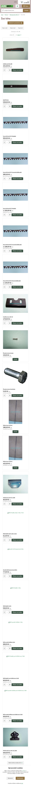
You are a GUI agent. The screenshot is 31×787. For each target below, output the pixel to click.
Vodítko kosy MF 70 (8, 317)
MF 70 (6, 14)
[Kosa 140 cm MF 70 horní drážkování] (15, 267)
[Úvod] (7, 6)
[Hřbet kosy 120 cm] (15, 412)
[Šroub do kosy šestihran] (15, 376)
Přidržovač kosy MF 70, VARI (10, 750)
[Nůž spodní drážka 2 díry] (15, 629)
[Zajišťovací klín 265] (15, 50)
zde (22, 783)
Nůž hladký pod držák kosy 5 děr (11, 678)
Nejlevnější (12, 28)
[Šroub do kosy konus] (15, 339)
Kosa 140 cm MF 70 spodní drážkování (12, 244)
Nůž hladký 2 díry (7, 606)
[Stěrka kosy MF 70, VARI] (15, 484)
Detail (15, 359)
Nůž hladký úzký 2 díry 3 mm (10, 533)
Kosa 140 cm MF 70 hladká (9, 208)
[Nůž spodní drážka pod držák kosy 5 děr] (15, 701)
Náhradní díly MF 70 (14, 14)
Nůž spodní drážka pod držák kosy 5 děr (13, 714)
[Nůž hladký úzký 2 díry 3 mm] (15, 520)
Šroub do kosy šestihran (9, 389)
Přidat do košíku (17, 70)
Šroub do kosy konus (8, 353)
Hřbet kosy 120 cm (7, 425)
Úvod (2, 14)
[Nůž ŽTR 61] (15, 86)
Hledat (26, 10)
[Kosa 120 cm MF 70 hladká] (15, 123)
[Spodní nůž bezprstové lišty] (15, 556)
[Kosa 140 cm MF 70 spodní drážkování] (15, 231)
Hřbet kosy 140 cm (7, 461)
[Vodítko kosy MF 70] (15, 303)
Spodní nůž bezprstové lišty (10, 570)
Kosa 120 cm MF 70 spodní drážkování (12, 172)
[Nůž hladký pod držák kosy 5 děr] (15, 665)
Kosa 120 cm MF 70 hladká (9, 136)
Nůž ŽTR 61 (6, 100)
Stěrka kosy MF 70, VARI (9, 497)
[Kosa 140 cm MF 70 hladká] (15, 195)
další (19, 35)
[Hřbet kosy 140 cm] (15, 448)
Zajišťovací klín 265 (7, 64)
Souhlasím (20, 778)
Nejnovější (4, 28)
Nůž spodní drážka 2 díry (9, 642)
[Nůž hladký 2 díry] (15, 592)
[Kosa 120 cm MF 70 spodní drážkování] (15, 159)
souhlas (24, 770)
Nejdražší (20, 28)
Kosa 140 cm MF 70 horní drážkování (12, 280)
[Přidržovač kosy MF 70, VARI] (15, 737)
